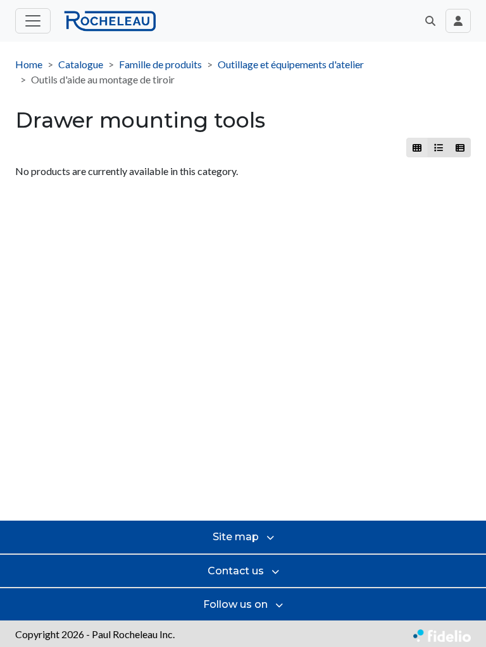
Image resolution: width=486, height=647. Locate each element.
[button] (430, 21)
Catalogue (80, 64)
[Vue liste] (438, 147)
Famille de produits (160, 64)
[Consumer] (417, 147)
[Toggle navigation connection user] (458, 21)
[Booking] (460, 147)
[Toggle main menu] (33, 20)
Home (28, 64)
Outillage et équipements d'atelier (291, 64)
